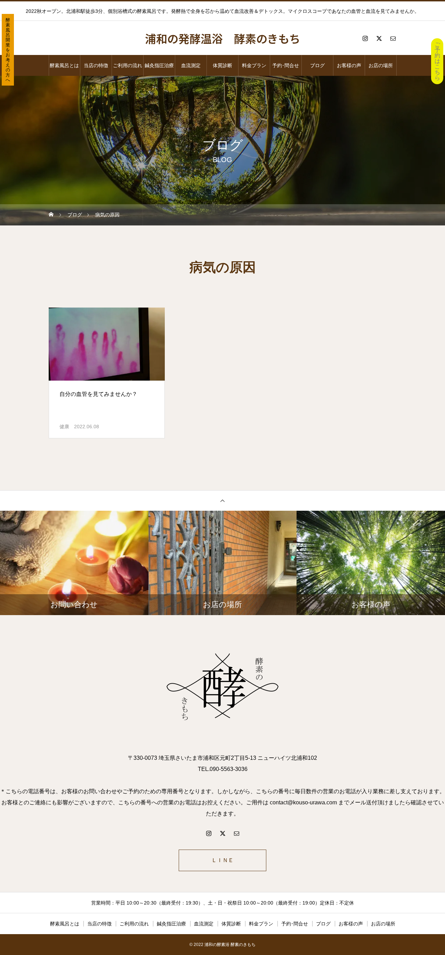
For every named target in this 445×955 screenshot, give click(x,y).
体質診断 (222, 65)
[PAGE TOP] (222, 500)
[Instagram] (365, 38)
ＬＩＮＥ (222, 860)
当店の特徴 (96, 65)
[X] (378, 38)
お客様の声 (349, 65)
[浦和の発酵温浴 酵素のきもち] (222, 688)
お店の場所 (381, 65)
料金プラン (254, 65)
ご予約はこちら (437, 61)
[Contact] (392, 38)
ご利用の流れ (127, 65)
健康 (64, 426)
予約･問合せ (285, 65)
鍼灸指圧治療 (159, 65)
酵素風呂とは (64, 65)
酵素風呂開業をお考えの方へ (8, 49)
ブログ (317, 65)
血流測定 (191, 65)
